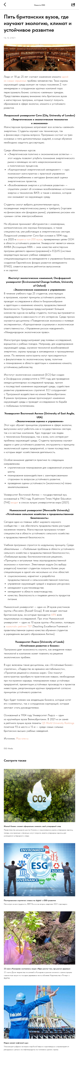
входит (14, 502)
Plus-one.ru (21, 738)
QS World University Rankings (58, 723)
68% (53, 614)
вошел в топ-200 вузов (29, 239)
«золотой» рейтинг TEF (19, 626)
